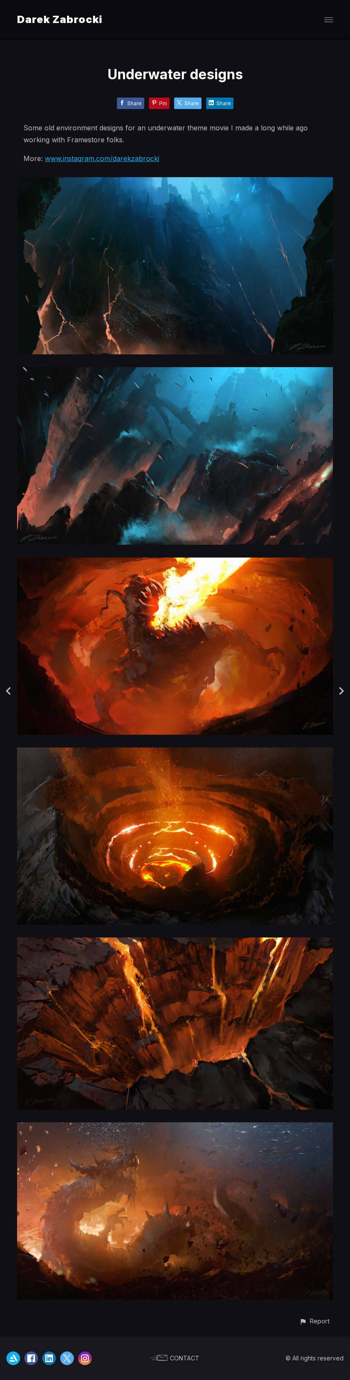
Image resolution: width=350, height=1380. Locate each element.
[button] (314, 1321)
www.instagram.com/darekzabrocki (102, 158)
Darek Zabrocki (59, 19)
